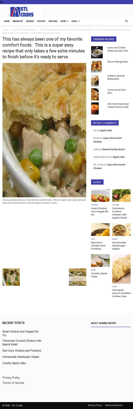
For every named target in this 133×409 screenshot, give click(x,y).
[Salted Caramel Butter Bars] (98, 80)
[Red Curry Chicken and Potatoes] (100, 229)
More (63, 21)
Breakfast (18, 21)
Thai (93, 239)
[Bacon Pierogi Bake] (98, 66)
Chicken (94, 205)
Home (7, 21)
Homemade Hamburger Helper (119, 245)
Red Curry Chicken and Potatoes (98, 245)
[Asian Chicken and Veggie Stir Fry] (100, 195)
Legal (74, 21)
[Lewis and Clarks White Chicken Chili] (98, 52)
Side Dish (53, 21)
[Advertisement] (44, 237)
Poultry (41, 21)
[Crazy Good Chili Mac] (98, 94)
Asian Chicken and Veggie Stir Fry (99, 211)
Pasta (114, 239)
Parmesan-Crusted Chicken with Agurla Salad (119, 213)
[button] (126, 21)
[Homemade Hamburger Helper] (121, 229)
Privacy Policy (11, 378)
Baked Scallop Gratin (113, 149)
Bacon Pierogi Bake (118, 61)
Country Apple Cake (99, 275)
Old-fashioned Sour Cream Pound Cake (118, 105)
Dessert (30, 21)
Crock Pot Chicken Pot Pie (24, 29)
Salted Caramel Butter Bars (116, 77)
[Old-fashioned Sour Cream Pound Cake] (98, 108)
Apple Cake (106, 130)
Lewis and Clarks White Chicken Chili (118, 49)
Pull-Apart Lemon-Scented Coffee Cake (121, 293)
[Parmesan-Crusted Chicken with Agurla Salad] (121, 195)
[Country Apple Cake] (100, 260)
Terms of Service (13, 383)
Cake (93, 270)
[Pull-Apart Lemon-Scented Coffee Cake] (121, 269)
